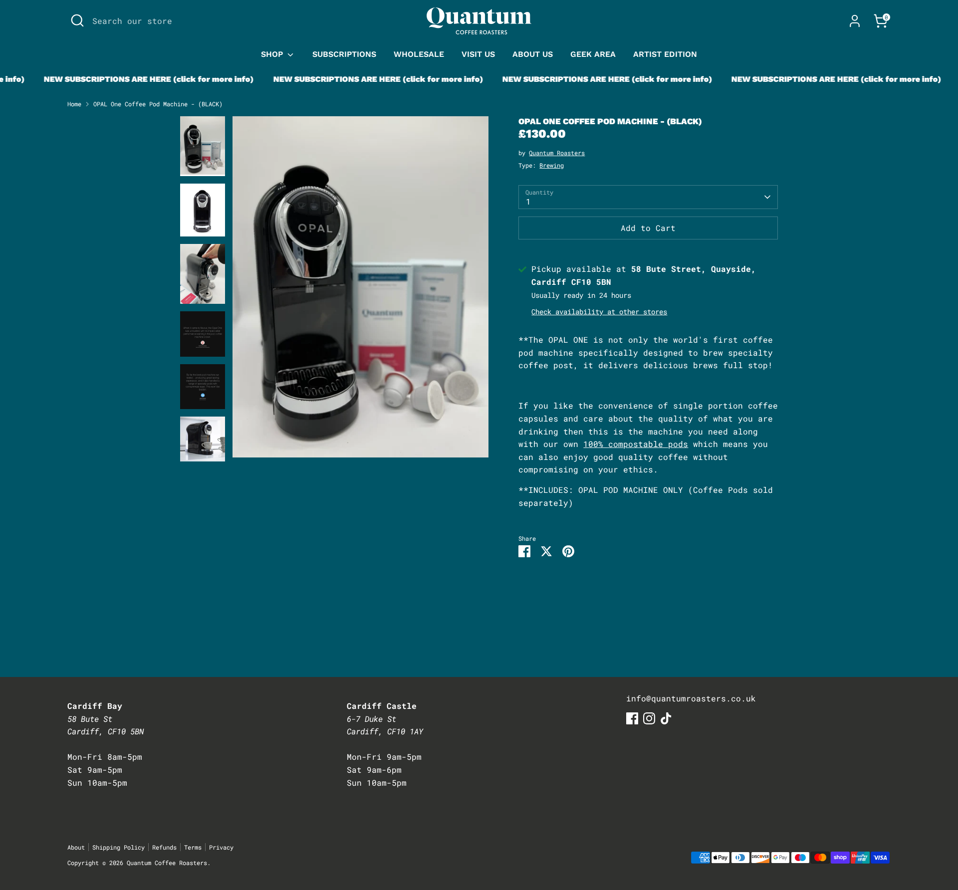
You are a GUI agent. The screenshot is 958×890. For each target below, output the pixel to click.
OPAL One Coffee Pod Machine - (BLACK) (158, 104)
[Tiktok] (666, 718)
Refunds (164, 847)
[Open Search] (77, 20)
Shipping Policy (118, 847)
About (76, 847)
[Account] (855, 21)
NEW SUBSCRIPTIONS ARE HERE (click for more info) (136, 79)
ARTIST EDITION (665, 54)
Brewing (551, 165)
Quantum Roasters (557, 153)
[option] (361, 290)
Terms (193, 847)
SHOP (273, 54)
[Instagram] (649, 718)
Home (74, 104)
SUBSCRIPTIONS (344, 54)
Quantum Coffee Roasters (167, 863)
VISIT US (478, 54)
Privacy (221, 847)
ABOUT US (532, 54)
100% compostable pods (635, 444)
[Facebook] (632, 718)
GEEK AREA (593, 54)
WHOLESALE (419, 54)
